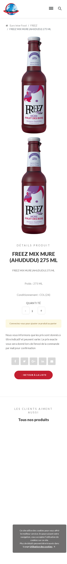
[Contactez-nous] (52, 361)
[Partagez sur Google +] (33, 361)
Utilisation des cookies (41, 546)
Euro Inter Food (18, 25)
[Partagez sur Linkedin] (42, 361)
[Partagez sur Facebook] (15, 361)
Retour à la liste (34, 375)
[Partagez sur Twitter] (24, 361)
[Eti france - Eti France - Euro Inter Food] (11, 8)
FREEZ (33, 25)
